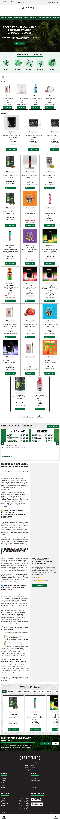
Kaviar (11, 134)
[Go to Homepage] (30, 757)
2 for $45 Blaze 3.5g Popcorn (12, 445)
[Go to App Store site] (36, 799)
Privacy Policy (49, 812)
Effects (3, 785)
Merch (3, 787)
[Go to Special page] (30, 435)
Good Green (10, 174)
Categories (4, 780)
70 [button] (38, 416)
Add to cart (12, 149)
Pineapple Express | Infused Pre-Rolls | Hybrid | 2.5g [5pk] (49, 251)
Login (49, 2)
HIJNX (50, 174)
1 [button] (21, 416)
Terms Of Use (56, 812)
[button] (58, 8)
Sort (56, 817)
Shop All (3, 778)
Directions (34, 787)
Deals (2, 783)
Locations (33, 778)
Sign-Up (53, 2)
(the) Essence (30, 247)
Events (33, 785)
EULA (44, 812)
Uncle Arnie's (10, 285)
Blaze (30, 174)
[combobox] (33, 140)
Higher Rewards (35, 780)
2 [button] (24, 416)
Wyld (30, 323)
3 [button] (27, 416)
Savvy (30, 210)
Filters (4, 817)
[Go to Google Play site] (37, 804)
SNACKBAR (50, 359)
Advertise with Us (35, 790)
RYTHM (50, 247)
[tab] (4, 691)
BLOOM (10, 323)
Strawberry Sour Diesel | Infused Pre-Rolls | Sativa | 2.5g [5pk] (30, 288)
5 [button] (32, 416)
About (32, 783)
